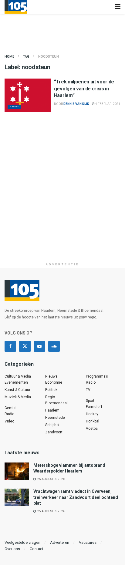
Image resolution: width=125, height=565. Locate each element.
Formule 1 (94, 407)
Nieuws (51, 376)
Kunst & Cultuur (17, 390)
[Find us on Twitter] (25, 346)
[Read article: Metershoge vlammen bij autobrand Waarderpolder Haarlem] (17, 471)
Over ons (12, 549)
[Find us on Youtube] (39, 346)
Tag (26, 57)
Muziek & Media (18, 397)
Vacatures (87, 542)
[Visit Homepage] (16, 7)
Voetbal (92, 428)
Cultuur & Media (18, 376)
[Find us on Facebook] (10, 346)
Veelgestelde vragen (22, 542)
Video (9, 421)
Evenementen (16, 382)
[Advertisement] (62, 197)
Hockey (92, 414)
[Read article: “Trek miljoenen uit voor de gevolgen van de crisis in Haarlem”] (28, 95)
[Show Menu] (117, 7)
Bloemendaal (56, 403)
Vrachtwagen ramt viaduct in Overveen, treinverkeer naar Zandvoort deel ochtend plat (75, 497)
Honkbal (92, 421)
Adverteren (59, 542)
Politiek (51, 390)
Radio (9, 414)
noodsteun (48, 57)
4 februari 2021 (107, 104)
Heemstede (55, 417)
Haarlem (14, 106)
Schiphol (52, 425)
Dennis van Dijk (76, 104)
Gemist (11, 408)
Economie (53, 382)
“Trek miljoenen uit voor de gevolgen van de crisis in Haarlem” (84, 88)
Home (9, 57)
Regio (50, 397)
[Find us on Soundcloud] (54, 346)
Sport (90, 401)
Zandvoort (53, 432)
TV (88, 390)
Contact (36, 549)
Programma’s (97, 376)
